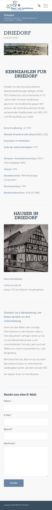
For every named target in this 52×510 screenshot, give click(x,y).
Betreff (8, 430)
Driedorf (9, 15)
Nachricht (10, 444)
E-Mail (8, 416)
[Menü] (44, 5)
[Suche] (37, 5)
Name (8, 402)
